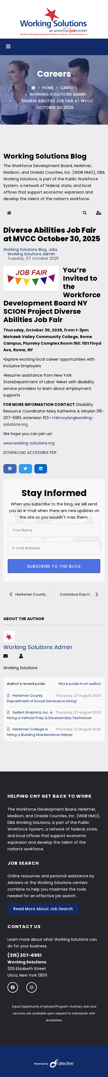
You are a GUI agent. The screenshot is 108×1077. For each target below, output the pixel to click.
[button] (84, 213)
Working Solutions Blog (25, 249)
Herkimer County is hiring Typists (35, 594)
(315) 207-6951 (24, 955)
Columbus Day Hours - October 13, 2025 (82, 594)
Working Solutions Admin (57, 94)
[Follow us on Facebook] (12, 987)
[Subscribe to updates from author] (5, 656)
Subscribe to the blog (54, 566)
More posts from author (80, 683)
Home (47, 87)
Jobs (52, 249)
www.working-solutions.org (29, 443)
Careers (68, 87)
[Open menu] (8, 47)
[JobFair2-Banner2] (31, 278)
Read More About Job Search (43, 909)
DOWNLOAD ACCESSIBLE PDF (30, 452)
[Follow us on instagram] (31, 987)
